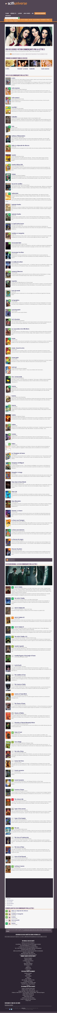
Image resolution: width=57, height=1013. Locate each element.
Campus (13, 174)
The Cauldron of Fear (20, 675)
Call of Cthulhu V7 (19, 627)
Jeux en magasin (24, 19)
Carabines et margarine (17, 233)
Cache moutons (45, 68)
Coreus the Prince (19, 761)
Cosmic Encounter (19, 780)
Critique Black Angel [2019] (28, 993)
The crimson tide (18, 799)
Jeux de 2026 (9, 901)
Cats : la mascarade (16, 377)
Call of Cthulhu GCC (19, 617)
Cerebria (13, 434)
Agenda (15, 21)
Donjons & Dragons (28, 958)
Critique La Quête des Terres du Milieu (28, 999)
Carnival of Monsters (17, 271)
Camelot (13, 155)
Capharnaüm (14, 193)
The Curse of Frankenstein (21, 837)
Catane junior (15, 357)
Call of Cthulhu (18, 587)
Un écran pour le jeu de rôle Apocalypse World (28, 946)
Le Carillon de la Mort (17, 262)
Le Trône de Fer (28, 968)
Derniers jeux (9, 905)
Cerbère (13, 424)
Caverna (13, 386)
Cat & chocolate (15, 319)
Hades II (28, 977)
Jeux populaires (10, 900)
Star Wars (28, 962)
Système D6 (28, 967)
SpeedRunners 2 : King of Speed (28, 984)
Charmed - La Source (22, 68)
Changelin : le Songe (16, 472)
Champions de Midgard (17, 463)
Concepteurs (43, 19)
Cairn (12, 126)
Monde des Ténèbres (28, 963)
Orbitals (28, 985)
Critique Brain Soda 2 (28, 996)
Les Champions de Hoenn (18, 453)
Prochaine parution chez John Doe (28, 949)
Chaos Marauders (16, 501)
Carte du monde (15, 290)
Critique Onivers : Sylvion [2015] (28, 989)
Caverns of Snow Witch (20, 694)
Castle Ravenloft (15, 310)
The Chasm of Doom (19, 703)
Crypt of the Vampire (20, 818)
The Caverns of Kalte (20, 684)
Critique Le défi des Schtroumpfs (28, 988)
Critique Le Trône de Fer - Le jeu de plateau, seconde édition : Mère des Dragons (28, 992)
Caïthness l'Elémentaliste (18, 136)
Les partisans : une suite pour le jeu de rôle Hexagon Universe (28, 944)
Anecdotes (11, 21)
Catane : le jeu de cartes (17, 348)
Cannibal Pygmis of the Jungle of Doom (24, 655)
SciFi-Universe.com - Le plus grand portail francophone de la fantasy (16, 4)
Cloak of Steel (18, 732)
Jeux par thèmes (36, 19)
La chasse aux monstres (17, 530)
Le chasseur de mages (17, 539)
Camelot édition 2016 (17, 164)
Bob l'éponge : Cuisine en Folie (28, 980)
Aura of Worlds (28, 978)
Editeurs (6, 21)
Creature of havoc (19, 789)
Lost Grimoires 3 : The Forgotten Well (28, 982)
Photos (47, 19)
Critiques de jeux (8, 19)
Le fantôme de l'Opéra (28, 981)
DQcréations (23, 1008)
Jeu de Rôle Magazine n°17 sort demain (28, 945)
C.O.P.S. (7, 68)
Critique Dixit (28, 1000)
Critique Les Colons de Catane (28, 997)
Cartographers (15, 300)
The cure (16, 828)
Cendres (13, 415)
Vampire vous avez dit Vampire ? (28, 942)
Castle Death (17, 665)
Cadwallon (32, 68)
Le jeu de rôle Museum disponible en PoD (28, 954)
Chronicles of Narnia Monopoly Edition (24, 722)
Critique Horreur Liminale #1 (28, 995)
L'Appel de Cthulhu (28, 959)
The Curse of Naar (19, 847)
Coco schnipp (17, 742)
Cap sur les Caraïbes (16, 184)
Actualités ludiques (16, 19)
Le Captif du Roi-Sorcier (17, 223)
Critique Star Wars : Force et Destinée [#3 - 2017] (28, 991)
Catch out (14, 367)
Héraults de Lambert (9, 1005)
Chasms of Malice (19, 713)
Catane (13, 338)
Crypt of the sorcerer (20, 809)
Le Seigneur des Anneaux (28, 960)
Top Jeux (30, 19)
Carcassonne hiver (16, 243)
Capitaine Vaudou (16, 204)
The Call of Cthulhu (19, 598)
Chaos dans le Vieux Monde (18, 482)
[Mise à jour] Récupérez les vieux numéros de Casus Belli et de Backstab (28, 950)
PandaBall (28, 974)
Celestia (13, 405)
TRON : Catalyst (28, 976)
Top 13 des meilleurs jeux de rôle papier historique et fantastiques (28, 948)
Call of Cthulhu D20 (19, 608)
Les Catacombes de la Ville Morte (20, 329)
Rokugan (28, 970)
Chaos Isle (14, 491)
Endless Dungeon (28, 973)
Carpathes (14, 281)
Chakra (13, 444)
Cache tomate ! (15, 97)
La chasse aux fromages (17, 520)
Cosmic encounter (19, 770)
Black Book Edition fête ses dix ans (28, 953)
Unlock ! (28, 966)
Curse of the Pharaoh (20, 856)
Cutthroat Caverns (19, 866)
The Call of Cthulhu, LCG (20, 636)
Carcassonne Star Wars (17, 252)
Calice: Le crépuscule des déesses (20, 145)
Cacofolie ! (14, 107)
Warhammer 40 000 (28, 964)
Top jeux (8, 898)
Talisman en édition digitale (28, 952)
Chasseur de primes (16, 549)
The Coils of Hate (19, 751)
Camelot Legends (19, 646)
